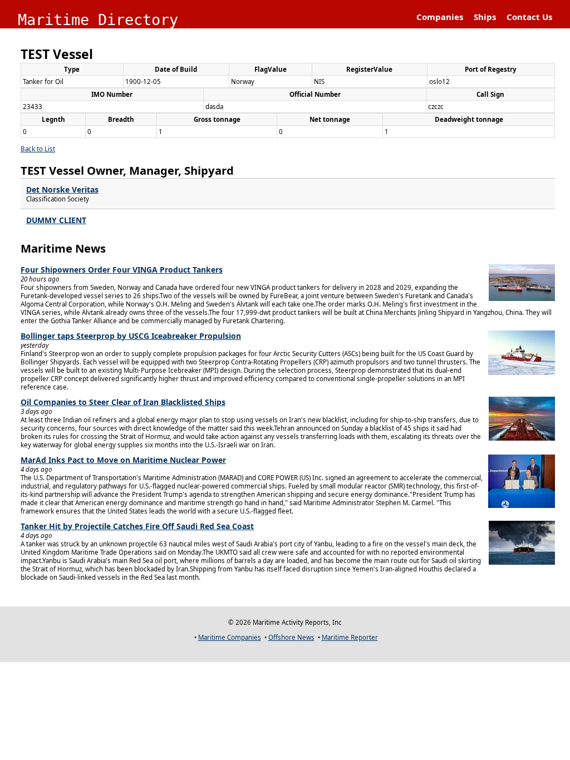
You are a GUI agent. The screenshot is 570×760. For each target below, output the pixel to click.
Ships (485, 16)
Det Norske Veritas (62, 189)
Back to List (38, 149)
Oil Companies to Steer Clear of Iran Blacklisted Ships (123, 402)
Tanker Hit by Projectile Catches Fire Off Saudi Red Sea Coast (137, 526)
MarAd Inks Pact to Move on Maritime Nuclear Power (123, 460)
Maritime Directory (98, 19)
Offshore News (291, 637)
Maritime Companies (229, 637)
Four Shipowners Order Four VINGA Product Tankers (122, 269)
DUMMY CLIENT (56, 220)
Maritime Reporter (350, 637)
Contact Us (529, 16)
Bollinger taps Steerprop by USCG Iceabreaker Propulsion (131, 335)
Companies (439, 16)
